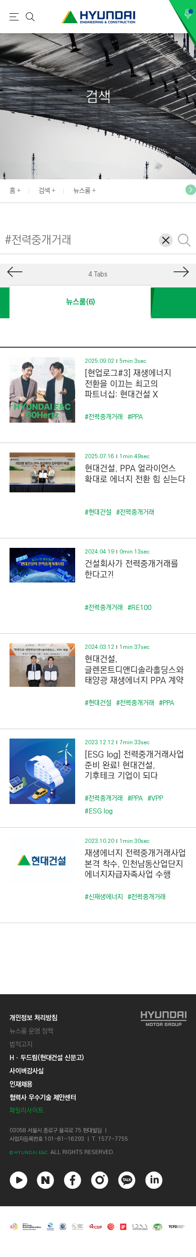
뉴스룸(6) (80, 302)
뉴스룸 (81, 190)
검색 (44, 190)
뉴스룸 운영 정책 (31, 1031)
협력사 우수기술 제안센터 (43, 1097)
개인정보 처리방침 (33, 1018)
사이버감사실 (27, 1071)
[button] (191, 190)
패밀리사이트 (27, 1111)
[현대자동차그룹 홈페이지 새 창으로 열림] (163, 1064)
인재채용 (21, 1084)
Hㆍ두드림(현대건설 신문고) (47, 1058)
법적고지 (21, 1044)
